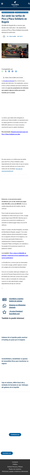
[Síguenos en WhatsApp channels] (4, 306)
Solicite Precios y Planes (15, 467)
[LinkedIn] (9, 71)
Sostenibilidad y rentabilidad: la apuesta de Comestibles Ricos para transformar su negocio (15, 361)
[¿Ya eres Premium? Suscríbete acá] (4, 312)
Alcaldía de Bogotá (8, 81)
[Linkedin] (11, 411)
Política (15, 464)
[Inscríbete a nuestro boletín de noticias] (4, 300)
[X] (6, 71)
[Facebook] (12, 71)
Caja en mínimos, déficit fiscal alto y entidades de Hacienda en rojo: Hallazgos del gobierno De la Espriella (15, 385)
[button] (29, 4)
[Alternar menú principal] (2, 4)
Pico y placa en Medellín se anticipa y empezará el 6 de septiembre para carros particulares (15, 255)
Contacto (15, 462)
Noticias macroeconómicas (8, 12)
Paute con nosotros (15, 469)
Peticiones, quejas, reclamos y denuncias (15, 471)
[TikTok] (17, 411)
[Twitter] (8, 411)
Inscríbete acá (7, 453)
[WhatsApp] (2, 71)
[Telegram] (16, 71)
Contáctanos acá (15, 434)
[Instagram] (14, 411)
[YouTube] (19, 411)
